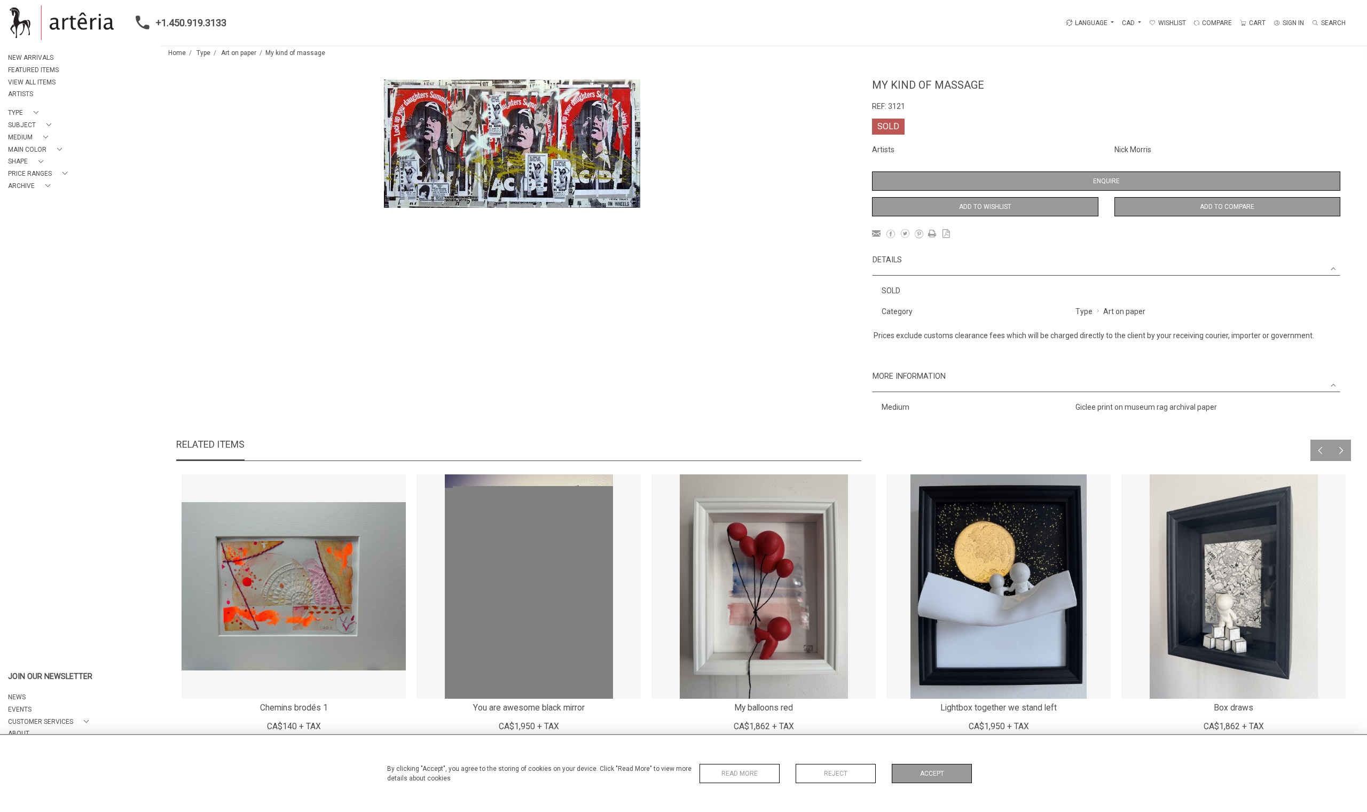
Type (203, 53)
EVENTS (20, 709)
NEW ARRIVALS (30, 57)
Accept (932, 773)
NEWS (17, 697)
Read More (739, 773)
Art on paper (238, 53)
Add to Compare (1227, 206)
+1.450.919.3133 (191, 22)
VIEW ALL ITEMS (32, 82)
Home (177, 53)
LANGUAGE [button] (1091, 23)
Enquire (1106, 181)
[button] (25, 113)
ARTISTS (20, 94)
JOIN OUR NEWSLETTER (50, 676)
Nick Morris (1132, 149)
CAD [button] (1129, 23)
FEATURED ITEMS (33, 70)
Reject (835, 773)
